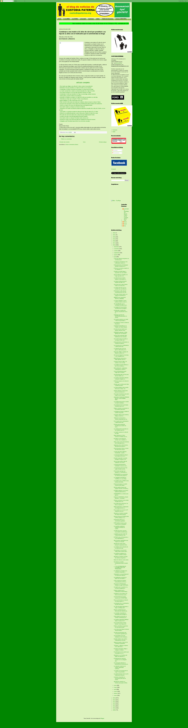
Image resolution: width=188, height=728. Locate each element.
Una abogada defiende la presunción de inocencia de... (121, 663)
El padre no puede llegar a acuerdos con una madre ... (121, 272)
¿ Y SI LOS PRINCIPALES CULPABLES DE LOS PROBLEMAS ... (120, 567)
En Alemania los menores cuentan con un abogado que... (120, 659)
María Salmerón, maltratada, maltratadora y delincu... (120, 368)
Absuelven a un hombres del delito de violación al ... (120, 656)
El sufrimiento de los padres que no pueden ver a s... (121, 652)
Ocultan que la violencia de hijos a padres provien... (121, 385)
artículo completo (83, 83)
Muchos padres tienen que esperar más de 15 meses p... (121, 488)
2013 (114, 701)
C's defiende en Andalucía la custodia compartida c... (120, 571)
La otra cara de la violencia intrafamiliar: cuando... (120, 452)
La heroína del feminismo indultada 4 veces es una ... (121, 465)
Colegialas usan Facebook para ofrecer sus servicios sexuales (75, 121)
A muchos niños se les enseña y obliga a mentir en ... (121, 415)
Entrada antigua (102, 142)
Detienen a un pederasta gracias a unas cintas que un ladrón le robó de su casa (79, 113)
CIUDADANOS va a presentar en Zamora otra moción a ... (121, 475)
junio (115, 685)
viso (125, 225)
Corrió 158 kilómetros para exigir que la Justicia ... (120, 372)
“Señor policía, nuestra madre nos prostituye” (70, 95)
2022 (114, 232)
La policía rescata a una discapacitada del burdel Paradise (73, 116)
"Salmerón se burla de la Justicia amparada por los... (121, 418)
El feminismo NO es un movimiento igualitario (119, 520)
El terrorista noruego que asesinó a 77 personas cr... (120, 471)
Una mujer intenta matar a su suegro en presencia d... (120, 295)
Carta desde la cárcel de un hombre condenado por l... (120, 617)
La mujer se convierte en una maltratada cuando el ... (120, 262)
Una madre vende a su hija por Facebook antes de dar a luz (74, 118)
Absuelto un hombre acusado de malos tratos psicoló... (120, 514)
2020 (114, 236)
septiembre (117, 252)
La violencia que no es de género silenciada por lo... (120, 349)
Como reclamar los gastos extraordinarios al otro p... (120, 581)
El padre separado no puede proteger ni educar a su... (120, 458)
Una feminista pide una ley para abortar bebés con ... (121, 375)
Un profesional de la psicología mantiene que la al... (121, 405)
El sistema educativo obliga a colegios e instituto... (120, 649)
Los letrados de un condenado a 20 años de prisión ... (121, 604)
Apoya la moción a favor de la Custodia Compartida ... (121, 643)
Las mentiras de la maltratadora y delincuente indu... (121, 346)
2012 (114, 704)
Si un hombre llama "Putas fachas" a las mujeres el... (120, 623)
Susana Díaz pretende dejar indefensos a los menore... (120, 336)
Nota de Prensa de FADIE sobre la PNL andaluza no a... (121, 517)
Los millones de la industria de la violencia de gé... (121, 547)
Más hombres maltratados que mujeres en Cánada (121, 541)
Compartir (113, 169)
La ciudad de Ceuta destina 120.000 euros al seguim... (120, 308)
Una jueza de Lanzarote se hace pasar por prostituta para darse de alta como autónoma (81, 103)
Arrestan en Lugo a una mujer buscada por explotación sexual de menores (77, 119)
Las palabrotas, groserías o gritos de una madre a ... (120, 578)
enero (115, 695)
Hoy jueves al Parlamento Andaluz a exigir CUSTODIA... (121, 584)
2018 (114, 240)
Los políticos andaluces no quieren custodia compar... (120, 554)
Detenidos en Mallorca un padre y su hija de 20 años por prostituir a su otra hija (78, 97)
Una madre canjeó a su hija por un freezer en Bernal (72, 106)
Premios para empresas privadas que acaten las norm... (120, 425)
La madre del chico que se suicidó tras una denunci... (120, 288)
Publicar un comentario (66, 139)
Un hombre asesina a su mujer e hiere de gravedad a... (121, 320)
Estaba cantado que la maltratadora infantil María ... (121, 591)
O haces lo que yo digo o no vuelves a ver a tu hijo (120, 362)
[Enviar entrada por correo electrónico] (75, 132)
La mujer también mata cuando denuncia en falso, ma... (121, 388)
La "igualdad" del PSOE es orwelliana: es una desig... (120, 478)
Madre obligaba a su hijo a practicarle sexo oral (71, 100)
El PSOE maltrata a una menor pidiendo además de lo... (121, 491)
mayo (115, 687)
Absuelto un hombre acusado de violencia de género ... (120, 557)
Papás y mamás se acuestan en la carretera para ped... (121, 409)
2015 (114, 697)
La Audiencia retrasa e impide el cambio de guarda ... (121, 412)
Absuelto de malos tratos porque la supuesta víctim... (121, 544)
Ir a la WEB (67, 18)
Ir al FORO (75, 18)
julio (115, 256)
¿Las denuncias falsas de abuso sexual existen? (121, 630)
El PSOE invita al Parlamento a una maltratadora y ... (121, 538)
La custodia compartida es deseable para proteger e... (121, 613)
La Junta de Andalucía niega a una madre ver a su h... (121, 455)
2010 (114, 708)
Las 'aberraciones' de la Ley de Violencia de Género (121, 674)
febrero (116, 693)
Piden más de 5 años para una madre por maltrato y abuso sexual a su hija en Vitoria (80, 102)
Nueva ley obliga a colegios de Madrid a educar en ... (121, 352)
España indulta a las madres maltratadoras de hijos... (120, 639)
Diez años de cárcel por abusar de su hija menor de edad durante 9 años (77, 114)
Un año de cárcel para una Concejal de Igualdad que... (121, 633)
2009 (114, 710)
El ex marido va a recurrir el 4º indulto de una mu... (121, 510)
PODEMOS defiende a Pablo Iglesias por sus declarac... (120, 333)
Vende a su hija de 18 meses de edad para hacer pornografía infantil (76, 105)
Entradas (115, 150)
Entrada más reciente (64, 142)
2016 (114, 245)
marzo (115, 691)
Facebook (115, 130)
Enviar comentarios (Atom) (72, 144)
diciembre (116, 246)
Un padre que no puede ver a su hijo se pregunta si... (121, 587)
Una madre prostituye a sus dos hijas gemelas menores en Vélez (75, 92)
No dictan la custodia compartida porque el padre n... (121, 563)
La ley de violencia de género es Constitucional (121, 259)
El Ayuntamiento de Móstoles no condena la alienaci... (121, 342)
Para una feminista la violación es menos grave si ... (121, 600)
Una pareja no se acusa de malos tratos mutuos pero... (121, 551)
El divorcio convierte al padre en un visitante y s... (121, 269)
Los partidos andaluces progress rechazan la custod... (119, 527)
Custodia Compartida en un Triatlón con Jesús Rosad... (121, 326)
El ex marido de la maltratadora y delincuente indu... (121, 422)
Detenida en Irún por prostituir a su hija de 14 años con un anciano (75, 87)
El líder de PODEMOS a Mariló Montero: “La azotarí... (121, 497)
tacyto (125, 223)
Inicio (59, 18)
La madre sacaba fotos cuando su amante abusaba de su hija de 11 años (77, 91)
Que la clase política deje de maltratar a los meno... (120, 462)
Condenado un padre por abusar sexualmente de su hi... (120, 311)
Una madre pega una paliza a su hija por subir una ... (121, 339)
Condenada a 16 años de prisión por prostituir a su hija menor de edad (76, 89)
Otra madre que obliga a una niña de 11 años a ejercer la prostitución (76, 86)
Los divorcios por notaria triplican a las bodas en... (120, 278)
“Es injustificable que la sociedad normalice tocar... (120, 304)
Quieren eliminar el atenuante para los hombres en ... (121, 391)
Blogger (102, 718)
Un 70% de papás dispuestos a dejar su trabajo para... (121, 607)
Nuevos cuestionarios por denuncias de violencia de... (121, 610)
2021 (114, 234)
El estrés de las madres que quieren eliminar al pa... (120, 329)
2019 (114, 238)
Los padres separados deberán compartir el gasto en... (121, 378)
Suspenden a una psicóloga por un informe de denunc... (121, 574)
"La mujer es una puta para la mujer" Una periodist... (121, 671)
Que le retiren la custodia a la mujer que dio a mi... (120, 275)
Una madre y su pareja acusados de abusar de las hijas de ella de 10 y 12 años (79, 111)
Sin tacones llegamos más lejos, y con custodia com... (121, 355)
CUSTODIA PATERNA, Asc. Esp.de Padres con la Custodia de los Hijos (126, 214)
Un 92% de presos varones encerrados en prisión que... (121, 531)
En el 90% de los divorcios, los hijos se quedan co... (121, 504)
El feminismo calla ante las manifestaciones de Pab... (120, 291)
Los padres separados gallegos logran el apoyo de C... (121, 620)
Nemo (125, 221)
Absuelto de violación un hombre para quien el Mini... (121, 682)
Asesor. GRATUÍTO (121, 18)
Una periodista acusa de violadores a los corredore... (121, 636)
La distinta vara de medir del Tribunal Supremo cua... (120, 534)
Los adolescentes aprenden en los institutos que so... (121, 429)
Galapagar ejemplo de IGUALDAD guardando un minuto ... (120, 316)
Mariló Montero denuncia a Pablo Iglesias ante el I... (120, 359)
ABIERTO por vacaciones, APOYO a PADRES (120, 298)
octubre (116, 250)
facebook (91, 18)
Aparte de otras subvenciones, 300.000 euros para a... (121, 445)
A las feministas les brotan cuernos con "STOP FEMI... (121, 597)
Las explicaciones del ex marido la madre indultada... (121, 402)
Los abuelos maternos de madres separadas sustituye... (120, 667)
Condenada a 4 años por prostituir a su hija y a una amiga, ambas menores (78, 94)
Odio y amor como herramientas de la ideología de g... (121, 442)
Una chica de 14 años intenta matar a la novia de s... (120, 285)
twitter (98, 18)
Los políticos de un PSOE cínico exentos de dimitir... (121, 481)
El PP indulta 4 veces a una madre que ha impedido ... (120, 523)
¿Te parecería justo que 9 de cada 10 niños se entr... (120, 468)
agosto (116, 254)
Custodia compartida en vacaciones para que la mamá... (120, 678)
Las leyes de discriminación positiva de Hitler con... (120, 282)
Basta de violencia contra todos (121, 559)
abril (115, 689)
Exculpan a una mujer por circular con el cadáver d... (120, 439)
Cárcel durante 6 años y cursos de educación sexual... (121, 449)
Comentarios (116, 152)
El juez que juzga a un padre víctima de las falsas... (120, 484)
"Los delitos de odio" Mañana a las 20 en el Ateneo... (121, 365)
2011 (114, 706)
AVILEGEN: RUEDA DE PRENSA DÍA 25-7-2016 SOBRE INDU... (121, 398)
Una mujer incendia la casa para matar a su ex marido (121, 394)
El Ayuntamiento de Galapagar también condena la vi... (121, 265)
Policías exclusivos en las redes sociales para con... (121, 501)
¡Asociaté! (83, 18)
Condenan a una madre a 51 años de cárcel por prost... (120, 594)
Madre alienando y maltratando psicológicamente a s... (121, 507)
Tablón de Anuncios (107, 18)
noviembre (116, 248)
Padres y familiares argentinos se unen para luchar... (121, 626)
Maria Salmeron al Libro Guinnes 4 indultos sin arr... (121, 436)
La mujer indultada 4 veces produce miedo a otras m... (120, 301)
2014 (114, 699)
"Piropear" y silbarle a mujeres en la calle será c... (121, 646)
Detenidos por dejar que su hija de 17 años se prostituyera (73, 98)
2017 (114, 243)
